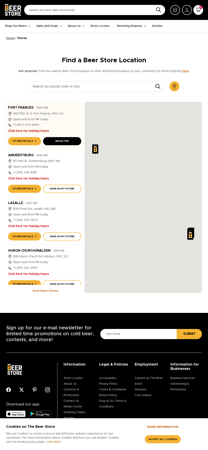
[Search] (157, 10)
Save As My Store (62, 188)
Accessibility (107, 378)
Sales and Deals (47, 26)
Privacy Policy (108, 383)
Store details (23, 141)
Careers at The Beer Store (149, 381)
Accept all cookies (162, 439)
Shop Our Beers (16, 26)
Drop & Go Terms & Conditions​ (112, 404)
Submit (189, 333)
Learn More (53, 441)
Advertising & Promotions (179, 386)
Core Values (143, 395)
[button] (95, 149)
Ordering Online (74, 412)
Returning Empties (129, 26)
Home (10, 38)
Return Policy (108, 395)
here (185, 71)
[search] (157, 86)
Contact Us (71, 401)
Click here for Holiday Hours (28, 131)
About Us (74, 26)
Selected (62, 141)
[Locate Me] (174, 86)
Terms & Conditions (112, 389)
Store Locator (100, 26)
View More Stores (45, 290)
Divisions (140, 389)
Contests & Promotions (71, 392)
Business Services (182, 378)
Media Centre (73, 406)
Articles (157, 26)
